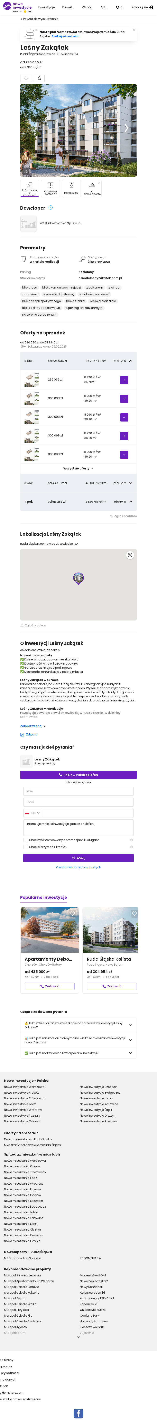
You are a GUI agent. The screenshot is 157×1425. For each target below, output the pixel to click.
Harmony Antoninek (94, 1321)
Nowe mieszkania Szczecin (23, 1201)
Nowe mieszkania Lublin (21, 1212)
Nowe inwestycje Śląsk (96, 1110)
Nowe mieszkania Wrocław (23, 1184)
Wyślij (80, 858)
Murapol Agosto (15, 1327)
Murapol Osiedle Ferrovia (21, 1287)
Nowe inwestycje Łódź (20, 1104)
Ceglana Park (89, 1316)
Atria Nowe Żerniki (92, 1293)
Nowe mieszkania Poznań (22, 1189)
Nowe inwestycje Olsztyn (98, 1116)
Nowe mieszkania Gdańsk (22, 1195)
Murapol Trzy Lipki (16, 1310)
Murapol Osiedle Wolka (20, 1304)
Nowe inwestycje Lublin (96, 1098)
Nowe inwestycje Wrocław (23, 1110)
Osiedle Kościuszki (93, 1310)
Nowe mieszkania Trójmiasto (25, 1172)
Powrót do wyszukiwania (40, 19)
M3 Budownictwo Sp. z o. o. (60, 223)
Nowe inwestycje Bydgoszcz (100, 1093)
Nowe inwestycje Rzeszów (98, 1121)
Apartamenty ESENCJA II (97, 1298)
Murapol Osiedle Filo (18, 1316)
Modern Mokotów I (93, 1275)
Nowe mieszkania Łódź (20, 1178)
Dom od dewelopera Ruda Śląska (28, 1139)
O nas (4, 1386)
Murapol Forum (15, 1333)
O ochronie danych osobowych (78, 867)
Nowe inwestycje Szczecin (99, 1087)
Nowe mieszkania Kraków (22, 1166)
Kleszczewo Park (92, 1327)
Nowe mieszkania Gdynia (22, 1241)
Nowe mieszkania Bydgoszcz (25, 1207)
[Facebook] (78, 1413)
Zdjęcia (31, 734)
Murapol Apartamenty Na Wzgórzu (29, 1281)
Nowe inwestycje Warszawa (24, 1087)
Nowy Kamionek (91, 1287)
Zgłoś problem (125, 516)
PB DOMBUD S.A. (90, 1258)
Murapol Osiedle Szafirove (22, 1321)
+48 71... (81, 775)
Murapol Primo (14, 1338)
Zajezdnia (87, 1333)
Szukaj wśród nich (66, 36)
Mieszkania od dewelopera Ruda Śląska (32, 1145)
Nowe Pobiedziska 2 (94, 1281)
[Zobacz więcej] (78, 1337)
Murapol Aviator (15, 1298)
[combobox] (32, 813)
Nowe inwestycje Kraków (21, 1093)
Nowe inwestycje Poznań (22, 1116)
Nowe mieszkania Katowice (24, 1218)
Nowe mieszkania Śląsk (20, 1224)
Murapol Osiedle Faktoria (21, 1293)
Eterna (84, 1338)
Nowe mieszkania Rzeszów (23, 1235)
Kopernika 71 (88, 1304)
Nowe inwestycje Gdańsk (22, 1121)
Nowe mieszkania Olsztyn (22, 1229)
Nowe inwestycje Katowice (99, 1104)
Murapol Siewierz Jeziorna (22, 1275)
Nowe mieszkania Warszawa (25, 1161)
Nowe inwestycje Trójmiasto (24, 1098)
